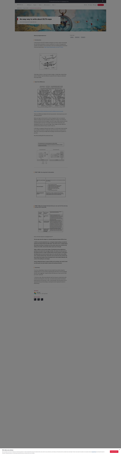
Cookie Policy (94, 451)
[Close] (119, 450)
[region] (60, 451)
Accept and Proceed (114, 451)
